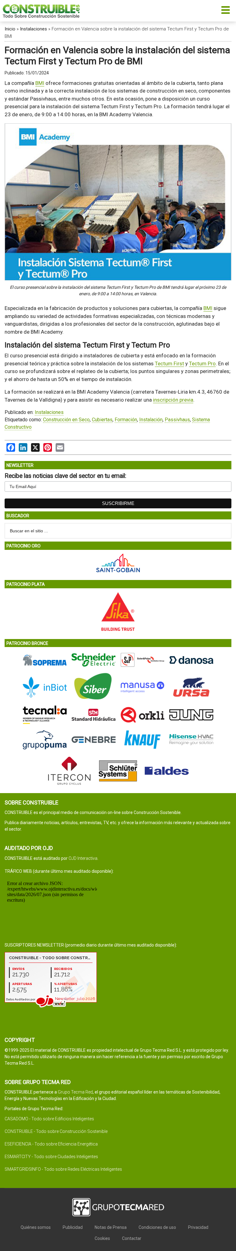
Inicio (10, 29)
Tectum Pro (202, 363)
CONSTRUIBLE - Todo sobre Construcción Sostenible (56, 1131)
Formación (126, 420)
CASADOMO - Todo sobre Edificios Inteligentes (49, 1118)
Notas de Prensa (111, 1227)
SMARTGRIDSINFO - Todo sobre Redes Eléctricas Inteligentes (63, 1169)
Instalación (151, 420)
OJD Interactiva (83, 858)
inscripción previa (173, 400)
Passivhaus (177, 420)
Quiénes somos (36, 1227)
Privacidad (198, 1227)
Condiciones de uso (157, 1227)
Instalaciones (33, 29)
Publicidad (73, 1227)
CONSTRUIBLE (41, 11)
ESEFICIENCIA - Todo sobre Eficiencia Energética (51, 1144)
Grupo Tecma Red (75, 1092)
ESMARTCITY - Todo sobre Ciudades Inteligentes (51, 1156)
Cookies (102, 1238)
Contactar (131, 1238)
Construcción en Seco (66, 420)
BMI (39, 83)
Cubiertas (102, 420)
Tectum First (169, 363)
